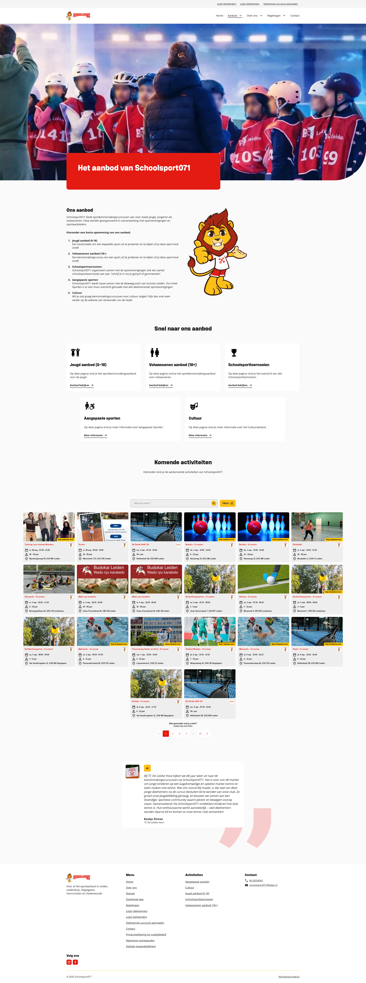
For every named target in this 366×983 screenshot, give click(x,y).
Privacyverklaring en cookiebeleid (146, 934)
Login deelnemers (249, 3)
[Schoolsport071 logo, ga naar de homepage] (78, 15)
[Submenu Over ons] (261, 15)
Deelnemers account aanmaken (280, 3)
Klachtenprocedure (289, 976)
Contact (295, 15)
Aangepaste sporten (197, 881)
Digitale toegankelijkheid (141, 946)
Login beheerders (226, 3)
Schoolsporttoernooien (199, 899)
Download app (135, 899)
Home (219, 15)
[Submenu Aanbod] (240, 15)
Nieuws (130, 893)
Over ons (252, 15)
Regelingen (274, 15)
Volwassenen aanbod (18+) (201, 905)
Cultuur (189, 887)
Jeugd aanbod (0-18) (197, 893)
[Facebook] (75, 962)
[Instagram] (69, 962)
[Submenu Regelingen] (284, 15)
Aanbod (232, 15)
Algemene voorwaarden (140, 940)
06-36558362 (256, 880)
